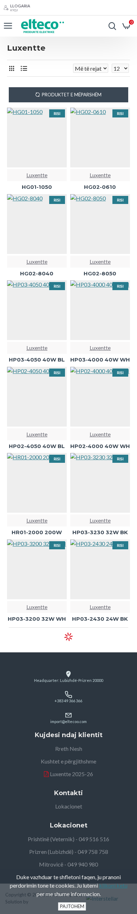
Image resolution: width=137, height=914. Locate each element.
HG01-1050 (37, 187)
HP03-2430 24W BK (100, 618)
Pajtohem (72, 906)
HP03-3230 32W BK (100, 532)
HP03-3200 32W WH (37, 618)
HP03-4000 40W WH (100, 359)
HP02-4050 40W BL (37, 446)
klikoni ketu (113, 885)
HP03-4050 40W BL (37, 359)
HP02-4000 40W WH (100, 446)
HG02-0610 (100, 187)
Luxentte (36, 175)
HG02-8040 (36, 273)
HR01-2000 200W (37, 532)
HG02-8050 (100, 273)
